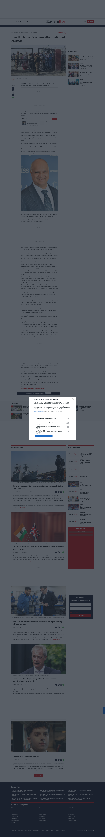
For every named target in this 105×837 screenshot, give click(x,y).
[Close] (73, 399)
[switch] (67, 418)
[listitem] (52, 416)
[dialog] (52, 418)
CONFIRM (44, 436)
